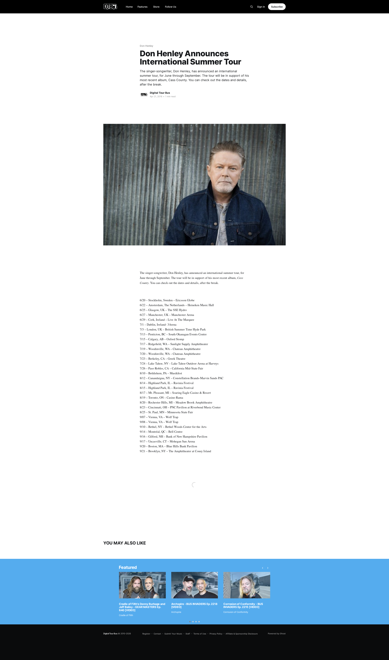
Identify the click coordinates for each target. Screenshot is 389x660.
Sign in (261, 6)
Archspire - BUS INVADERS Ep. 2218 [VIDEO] (194, 605)
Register (146, 633)
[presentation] (262, 568)
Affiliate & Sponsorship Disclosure (242, 633)
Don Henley (146, 45)
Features (143, 6)
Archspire (176, 612)
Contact (157, 633)
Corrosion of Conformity (235, 612)
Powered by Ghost (277, 633)
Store (156, 6)
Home (129, 6)
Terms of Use (199, 633)
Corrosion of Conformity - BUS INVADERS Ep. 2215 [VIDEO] (243, 605)
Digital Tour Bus (160, 92)
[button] (189, 621)
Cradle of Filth (126, 615)
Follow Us (170, 6)
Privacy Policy (216, 633)
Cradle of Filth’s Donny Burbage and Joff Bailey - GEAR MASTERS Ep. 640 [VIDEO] (142, 607)
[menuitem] (129, 7)
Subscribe (277, 6)
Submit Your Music (173, 633)
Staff (188, 633)
